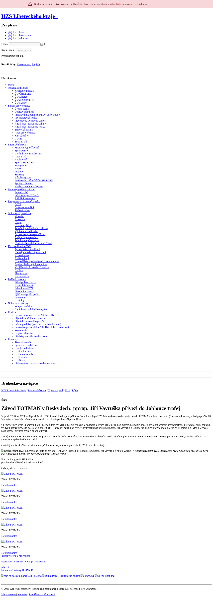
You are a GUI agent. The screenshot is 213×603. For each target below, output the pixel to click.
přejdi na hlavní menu (19, 35)
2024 (67, 390)
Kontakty (22, 594)
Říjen (75, 390)
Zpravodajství (55, 390)
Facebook (40, 561)
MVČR (5, 567)
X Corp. (29, 561)
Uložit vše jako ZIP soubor (15, 555)
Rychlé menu (8, 50)
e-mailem (18, 561)
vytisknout (6, 561)
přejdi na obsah (16, 32)
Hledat (4, 44)
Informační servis (37, 390)
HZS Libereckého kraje (28, 16)
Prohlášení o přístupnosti (42, 594)
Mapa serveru (24, 64)
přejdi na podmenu (18, 38)
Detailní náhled (9, 485)
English (36, 64)
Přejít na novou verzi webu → (131, 4)
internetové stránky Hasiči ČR (17, 570)
